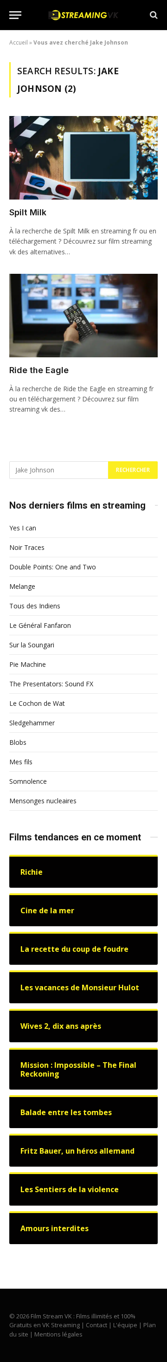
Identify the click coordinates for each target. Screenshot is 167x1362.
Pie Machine (27, 664)
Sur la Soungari (31, 644)
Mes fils (20, 761)
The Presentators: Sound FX (51, 683)
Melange (22, 586)
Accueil (18, 42)
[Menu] (15, 15)
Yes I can (22, 527)
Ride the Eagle (39, 370)
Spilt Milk (27, 212)
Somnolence (28, 781)
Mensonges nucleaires (43, 800)
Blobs (17, 742)
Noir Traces (27, 547)
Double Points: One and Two (52, 566)
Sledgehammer (32, 722)
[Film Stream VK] (83, 15)
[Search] (153, 15)
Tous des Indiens (34, 605)
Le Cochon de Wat (37, 703)
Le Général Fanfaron (40, 625)
